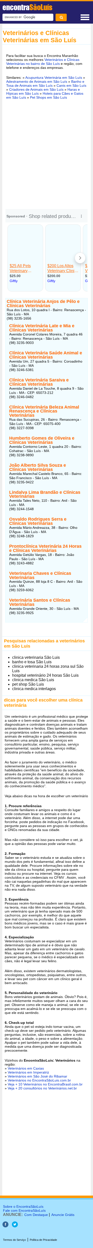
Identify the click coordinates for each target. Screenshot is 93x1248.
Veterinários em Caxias (26, 1068)
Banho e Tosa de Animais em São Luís (45, 83)
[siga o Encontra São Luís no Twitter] (15, 1226)
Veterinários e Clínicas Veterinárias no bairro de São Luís (42, 62)
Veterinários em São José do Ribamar (37, 1076)
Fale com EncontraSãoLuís (24, 1210)
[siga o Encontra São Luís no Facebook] (5, 1226)
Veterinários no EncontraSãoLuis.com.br (39, 1080)
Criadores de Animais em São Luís (36, 89)
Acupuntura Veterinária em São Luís (53, 78)
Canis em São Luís (71, 85)
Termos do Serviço (14, 1239)
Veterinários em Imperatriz (28, 1072)
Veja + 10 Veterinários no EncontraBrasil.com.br (45, 1084)
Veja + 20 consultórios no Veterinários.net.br (42, 1088)
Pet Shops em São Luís (48, 97)
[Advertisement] (46, 153)
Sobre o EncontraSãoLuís (23, 1206)
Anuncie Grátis (62, 1215)
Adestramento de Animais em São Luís (36, 81)
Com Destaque (36, 1215)
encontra (27, 7)
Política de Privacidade (43, 1239)
